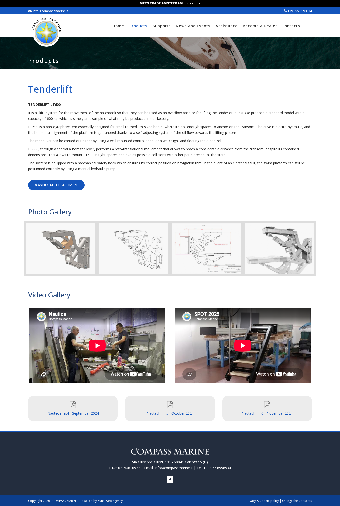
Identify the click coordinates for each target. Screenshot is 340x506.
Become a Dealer (260, 25)
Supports (162, 25)
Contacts (291, 25)
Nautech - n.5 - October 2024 (170, 413)
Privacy (251, 501)
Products (138, 25)
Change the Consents (297, 501)
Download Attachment (56, 185)
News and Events (193, 25)
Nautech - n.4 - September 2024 (73, 413)
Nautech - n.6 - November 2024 (267, 413)
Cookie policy (269, 501)
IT (307, 25)
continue (194, 3)
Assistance (227, 25)
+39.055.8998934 (300, 11)
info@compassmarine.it (50, 11)
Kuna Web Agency (110, 501)
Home (118, 25)
